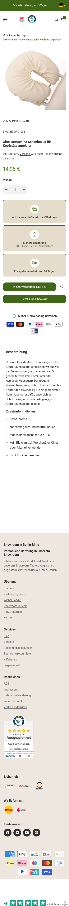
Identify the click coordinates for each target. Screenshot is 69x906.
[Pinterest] (36, 832)
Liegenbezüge (17, 35)
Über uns (9, 588)
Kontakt (8, 617)
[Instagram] (17, 832)
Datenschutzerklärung (17, 695)
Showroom (22, 565)
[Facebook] (8, 832)
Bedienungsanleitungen (18, 647)
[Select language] (62, 5)
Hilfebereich (11, 659)
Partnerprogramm (15, 594)
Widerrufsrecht (13, 701)
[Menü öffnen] (7, 19)
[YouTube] (27, 832)
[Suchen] (56, 19)
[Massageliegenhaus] (4, 35)
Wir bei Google (12, 600)
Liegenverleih (12, 665)
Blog (6, 636)
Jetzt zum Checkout (35, 299)
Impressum (11, 689)
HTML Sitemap (13, 611)
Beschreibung (16, 352)
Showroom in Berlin (15, 606)
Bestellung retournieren (18, 653)
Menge (7, 180)
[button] (61, 286)
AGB (6, 683)
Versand (25, 154)
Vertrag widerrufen (15, 707)
